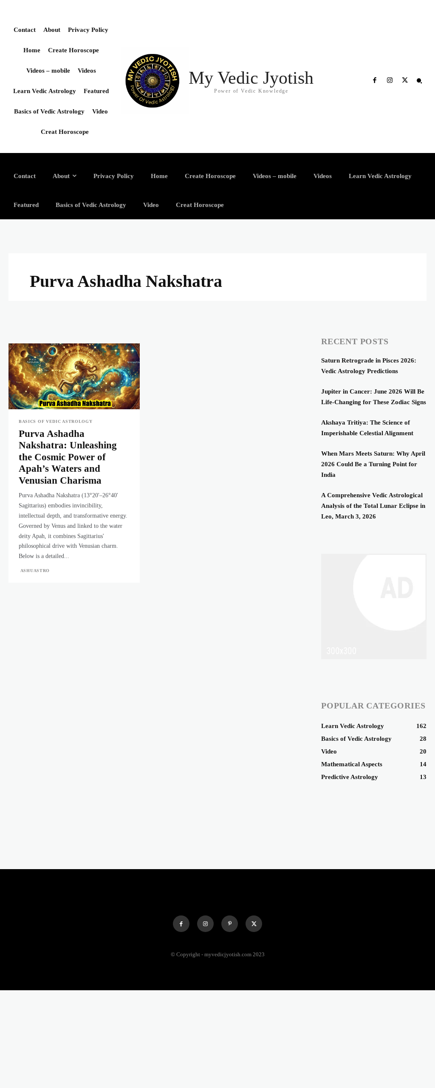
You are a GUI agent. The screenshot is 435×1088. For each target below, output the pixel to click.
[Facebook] (374, 80)
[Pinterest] (229, 923)
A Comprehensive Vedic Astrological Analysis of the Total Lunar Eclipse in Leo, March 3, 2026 (373, 506)
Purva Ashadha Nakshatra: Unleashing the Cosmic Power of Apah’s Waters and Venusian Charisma (68, 457)
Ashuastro (35, 570)
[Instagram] (389, 80)
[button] (419, 81)
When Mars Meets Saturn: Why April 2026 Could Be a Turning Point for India (373, 464)
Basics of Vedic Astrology (56, 421)
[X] (404, 80)
